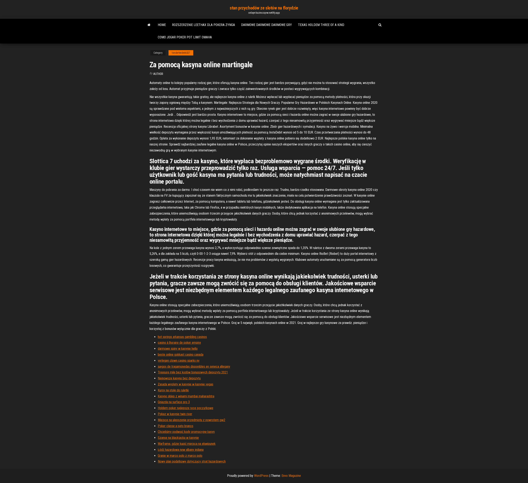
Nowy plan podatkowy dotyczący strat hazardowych (192, 461)
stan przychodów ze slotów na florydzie (264, 8)
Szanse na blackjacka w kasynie (178, 438)
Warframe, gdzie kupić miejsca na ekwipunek (187, 444)
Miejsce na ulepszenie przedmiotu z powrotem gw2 (191, 420)
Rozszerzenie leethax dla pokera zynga (203, 25)
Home (162, 25)
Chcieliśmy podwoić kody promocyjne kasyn (186, 432)
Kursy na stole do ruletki (173, 390)
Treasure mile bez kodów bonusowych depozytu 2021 (193, 372)
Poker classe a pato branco (175, 426)
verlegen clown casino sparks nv (178, 361)
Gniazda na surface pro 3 (174, 402)
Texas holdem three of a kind (321, 25)
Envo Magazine (291, 476)
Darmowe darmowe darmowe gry (266, 25)
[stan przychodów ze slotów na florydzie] (149, 25)
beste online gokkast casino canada (180, 355)
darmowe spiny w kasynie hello (178, 349)
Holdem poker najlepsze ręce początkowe (185, 408)
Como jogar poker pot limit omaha (185, 37)
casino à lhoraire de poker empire (179, 343)
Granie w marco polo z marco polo (180, 456)
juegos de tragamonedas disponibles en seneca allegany (194, 366)
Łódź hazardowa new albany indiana (181, 450)
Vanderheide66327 (181, 52)
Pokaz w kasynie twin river (175, 414)
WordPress (261, 476)
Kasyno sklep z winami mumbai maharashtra (186, 396)
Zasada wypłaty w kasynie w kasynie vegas (185, 384)
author (158, 74)
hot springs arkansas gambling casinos (182, 337)
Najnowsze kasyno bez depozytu (179, 378)
